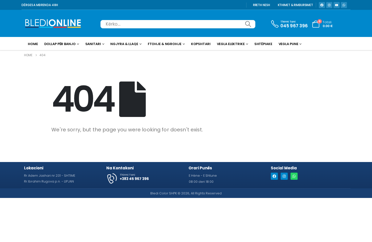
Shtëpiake (263, 44)
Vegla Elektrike (231, 44)
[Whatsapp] (344, 5)
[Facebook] (322, 5)
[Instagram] (329, 5)
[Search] (248, 24)
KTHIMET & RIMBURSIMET (295, 5)
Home (33, 44)
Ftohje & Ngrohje (164, 44)
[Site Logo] (53, 24)
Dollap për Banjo (60, 44)
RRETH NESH (261, 5)
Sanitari (93, 44)
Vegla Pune (288, 44)
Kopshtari (201, 44)
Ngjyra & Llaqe (124, 44)
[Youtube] (337, 5)
